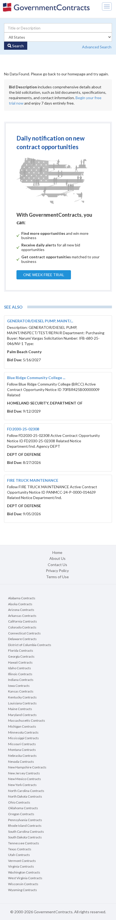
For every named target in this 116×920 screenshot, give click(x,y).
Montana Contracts (22, 750)
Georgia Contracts (21, 656)
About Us (57, 558)
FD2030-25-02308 (23, 429)
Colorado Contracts (22, 627)
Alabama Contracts (21, 598)
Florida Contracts (20, 650)
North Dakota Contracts (25, 796)
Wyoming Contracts (22, 890)
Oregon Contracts (21, 814)
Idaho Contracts (19, 668)
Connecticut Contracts (24, 633)
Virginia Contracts (21, 866)
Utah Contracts (19, 855)
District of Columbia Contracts (29, 645)
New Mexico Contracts (24, 779)
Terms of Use (57, 576)
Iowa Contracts (19, 686)
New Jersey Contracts (24, 773)
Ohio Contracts (19, 802)
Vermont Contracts (22, 861)
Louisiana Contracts (22, 703)
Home (57, 552)
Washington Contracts (24, 872)
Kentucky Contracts (22, 697)
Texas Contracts (19, 849)
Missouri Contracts (22, 744)
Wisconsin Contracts (23, 884)
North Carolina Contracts (26, 791)
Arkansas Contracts (22, 616)
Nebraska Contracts (22, 756)
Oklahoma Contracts (23, 808)
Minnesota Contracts (23, 732)
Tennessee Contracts (23, 843)
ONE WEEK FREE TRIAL (43, 274)
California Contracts (22, 621)
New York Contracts (22, 785)
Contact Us (57, 564)
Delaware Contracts (22, 639)
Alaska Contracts (20, 604)
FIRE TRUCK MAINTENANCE (32, 480)
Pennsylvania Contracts (25, 820)
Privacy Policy (57, 570)
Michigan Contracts (22, 726)
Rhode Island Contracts (25, 826)
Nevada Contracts (21, 762)
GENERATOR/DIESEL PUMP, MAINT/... (40, 321)
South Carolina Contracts (26, 831)
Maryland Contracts (22, 715)
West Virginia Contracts (25, 878)
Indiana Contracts (20, 680)
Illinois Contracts (20, 674)
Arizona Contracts (21, 610)
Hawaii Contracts (20, 662)
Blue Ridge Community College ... (36, 377)
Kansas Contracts (20, 691)
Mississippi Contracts (23, 738)
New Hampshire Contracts (27, 767)
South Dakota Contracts (25, 837)
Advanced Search (96, 47)
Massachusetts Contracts (26, 720)
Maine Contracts (20, 709)
